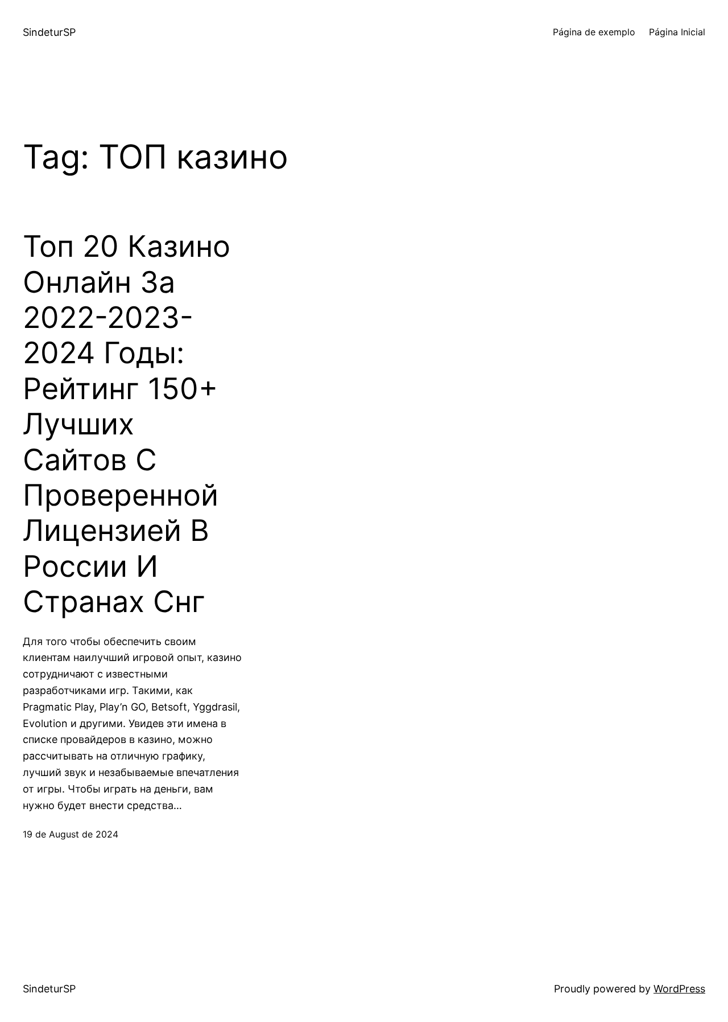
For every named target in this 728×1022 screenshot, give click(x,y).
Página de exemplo (594, 32)
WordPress (679, 989)
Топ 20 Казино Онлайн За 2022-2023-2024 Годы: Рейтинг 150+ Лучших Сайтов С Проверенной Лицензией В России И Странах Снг (126, 424)
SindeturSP (49, 32)
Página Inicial (677, 32)
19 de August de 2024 (70, 834)
